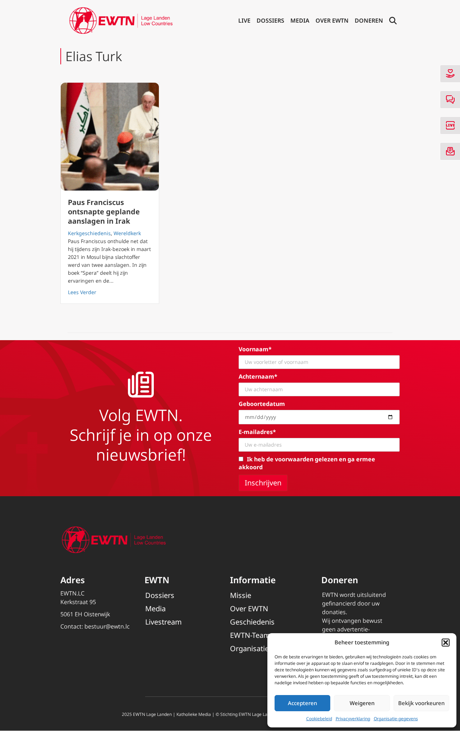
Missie (240, 595)
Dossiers (270, 20)
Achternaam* (258, 376)
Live (244, 20)
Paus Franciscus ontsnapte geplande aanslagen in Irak (104, 211)
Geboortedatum (262, 404)
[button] (445, 642)
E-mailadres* (257, 432)
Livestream (163, 622)
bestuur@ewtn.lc (107, 626)
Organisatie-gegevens (396, 719)
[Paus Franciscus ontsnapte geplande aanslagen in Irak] (110, 137)
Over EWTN (332, 20)
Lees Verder (82, 292)
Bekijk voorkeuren (421, 703)
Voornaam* (255, 349)
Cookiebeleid (319, 719)
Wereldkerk (127, 233)
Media (299, 20)
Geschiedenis (252, 622)
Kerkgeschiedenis (89, 233)
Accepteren (302, 703)
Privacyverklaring (353, 719)
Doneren (369, 20)
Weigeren (362, 703)
